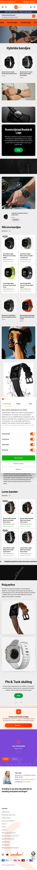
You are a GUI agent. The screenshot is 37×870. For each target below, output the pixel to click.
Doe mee (17, 725)
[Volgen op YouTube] (7, 854)
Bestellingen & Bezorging (8, 815)
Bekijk (18, 150)
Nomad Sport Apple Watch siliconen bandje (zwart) (9, 255)
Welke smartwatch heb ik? (11, 17)
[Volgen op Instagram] (3, 854)
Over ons (14, 759)
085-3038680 (24, 775)
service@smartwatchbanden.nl (27, 779)
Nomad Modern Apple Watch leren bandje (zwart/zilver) (9, 549)
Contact (6, 759)
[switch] (32, 439)
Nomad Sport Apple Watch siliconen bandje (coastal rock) (26, 255)
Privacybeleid (5, 845)
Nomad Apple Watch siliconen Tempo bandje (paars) (26, 285)
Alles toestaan (18, 458)
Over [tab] (30, 403)
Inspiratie (4, 830)
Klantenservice (6, 812)
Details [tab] (18, 403)
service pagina (27, 781)
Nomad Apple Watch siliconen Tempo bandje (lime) (9, 285)
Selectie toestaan (18, 463)
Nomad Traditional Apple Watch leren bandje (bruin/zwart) (26, 520)
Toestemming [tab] (6, 403)
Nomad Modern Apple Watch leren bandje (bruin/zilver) (26, 549)
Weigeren (18, 469)
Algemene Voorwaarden (8, 839)
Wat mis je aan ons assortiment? (10, 836)
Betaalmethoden (6, 818)
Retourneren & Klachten (8, 821)
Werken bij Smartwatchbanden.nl (10, 847)
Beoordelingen (6, 842)
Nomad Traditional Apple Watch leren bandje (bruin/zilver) (9, 520)
